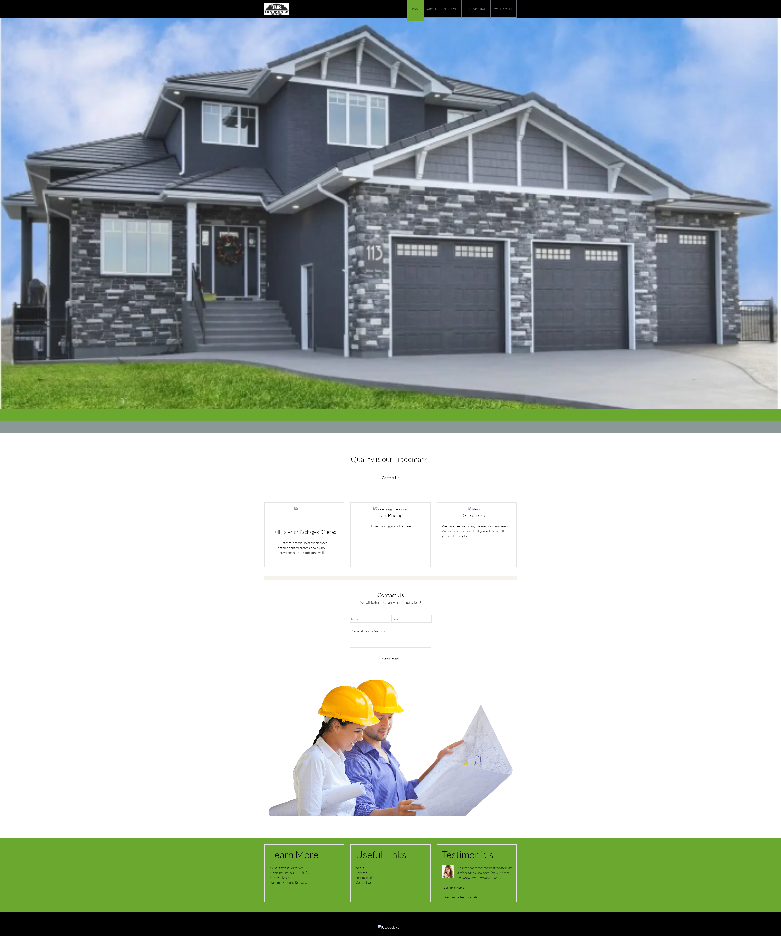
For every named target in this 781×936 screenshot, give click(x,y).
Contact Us (364, 882)
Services (361, 873)
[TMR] (276, 9)
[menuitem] (415, 10)
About (360, 868)
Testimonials (364, 877)
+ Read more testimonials (459, 897)
